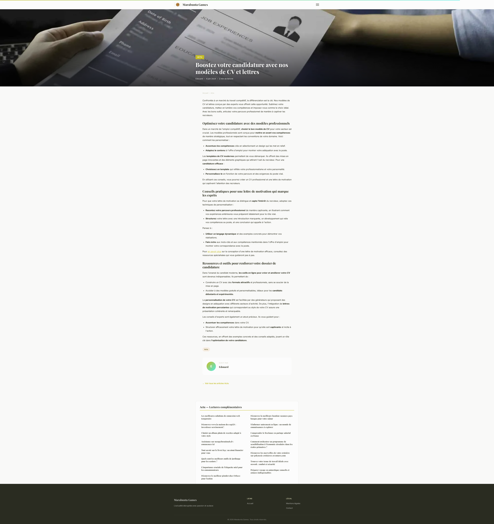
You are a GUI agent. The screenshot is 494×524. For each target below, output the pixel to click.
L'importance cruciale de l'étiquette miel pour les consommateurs (221, 468)
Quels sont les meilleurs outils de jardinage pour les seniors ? (220, 460)
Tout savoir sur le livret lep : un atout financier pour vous (222, 451)
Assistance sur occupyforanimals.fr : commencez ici (217, 443)
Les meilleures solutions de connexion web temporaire (220, 417)
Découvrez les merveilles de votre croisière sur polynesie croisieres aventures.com (270, 454)
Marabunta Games (195, 5)
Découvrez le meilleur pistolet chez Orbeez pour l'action (220, 477)
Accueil (205, 93)
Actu (199, 57)
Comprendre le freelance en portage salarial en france (271, 434)
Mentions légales (293, 503)
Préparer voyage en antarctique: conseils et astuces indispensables (270, 471)
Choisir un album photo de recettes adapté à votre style (221, 434)
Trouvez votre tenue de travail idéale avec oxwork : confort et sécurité (269, 462)
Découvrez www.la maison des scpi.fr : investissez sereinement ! (218, 425)
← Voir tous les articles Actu (215, 383)
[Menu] (317, 5)
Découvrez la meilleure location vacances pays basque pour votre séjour (271, 417)
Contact (289, 508)
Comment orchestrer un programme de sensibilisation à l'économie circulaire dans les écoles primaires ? (272, 444)
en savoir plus (214, 251)
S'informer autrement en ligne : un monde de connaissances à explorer (271, 425)
